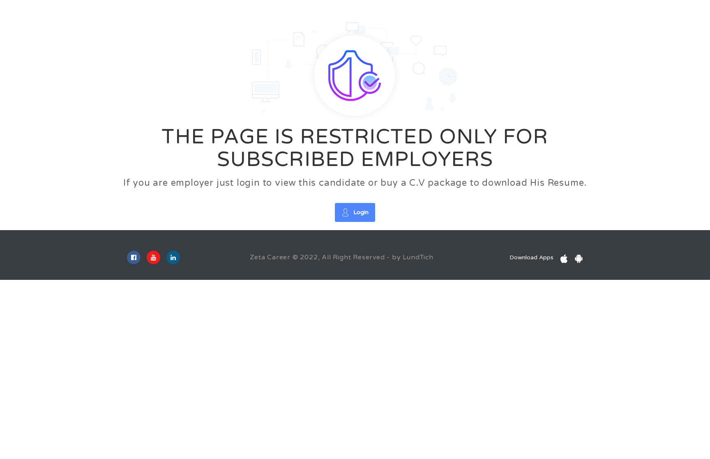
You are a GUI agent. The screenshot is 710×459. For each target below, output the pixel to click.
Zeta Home (293, 15)
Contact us (251, 15)
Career (90, 15)
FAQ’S (216, 15)
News (188, 15)
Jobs (117, 15)
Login (621, 22)
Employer (148, 15)
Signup (659, 22)
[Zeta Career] (39, 16)
